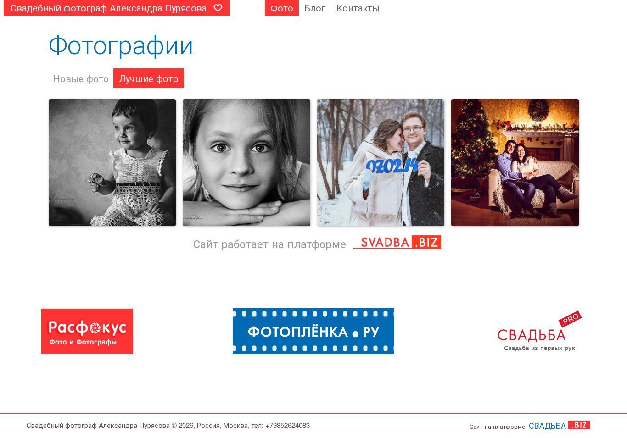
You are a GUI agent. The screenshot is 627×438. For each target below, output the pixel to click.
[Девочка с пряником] (112, 163)
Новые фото (81, 78)
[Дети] (246, 163)
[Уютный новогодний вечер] (515, 163)
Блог (314, 7)
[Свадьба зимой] (381, 163)
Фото (281, 7)
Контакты (358, 7)
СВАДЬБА (547, 425)
